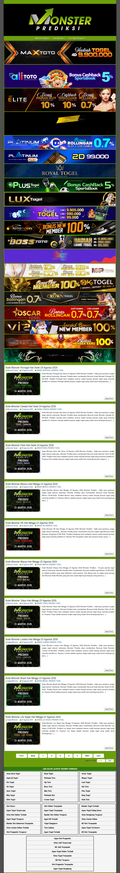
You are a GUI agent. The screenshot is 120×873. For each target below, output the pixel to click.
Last (98, 756)
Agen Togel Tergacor (15, 819)
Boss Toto (48, 787)
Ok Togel (10, 787)
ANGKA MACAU (42, 564)
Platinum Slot (49, 795)
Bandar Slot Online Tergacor (55, 815)
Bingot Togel (87, 778)
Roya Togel (48, 774)
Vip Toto (47, 782)
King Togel (86, 795)
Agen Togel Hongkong (62, 869)
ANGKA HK (41, 526)
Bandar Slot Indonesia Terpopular (20, 823)
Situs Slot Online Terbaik (16, 815)
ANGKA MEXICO (43, 487)
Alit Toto (85, 787)
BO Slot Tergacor (62, 860)
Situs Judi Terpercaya (62, 843)
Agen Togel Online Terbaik (62, 851)
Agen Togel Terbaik (52, 832)
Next (87, 756)
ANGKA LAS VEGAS (44, 720)
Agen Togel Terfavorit (91, 828)
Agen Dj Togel (12, 778)
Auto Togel (11, 791)
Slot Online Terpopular (53, 806)
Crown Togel (49, 800)
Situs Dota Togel (13, 774)
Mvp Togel (11, 795)
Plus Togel (86, 791)
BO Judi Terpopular (62, 847)
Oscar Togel (86, 774)
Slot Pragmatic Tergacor (16, 832)
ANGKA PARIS (42, 448)
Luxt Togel (86, 782)
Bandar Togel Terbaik (90, 806)
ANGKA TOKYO (42, 603)
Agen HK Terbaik (51, 819)
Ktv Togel (10, 782)
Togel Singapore (50, 823)
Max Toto (48, 791)
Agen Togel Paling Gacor (92, 810)
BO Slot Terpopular (89, 823)
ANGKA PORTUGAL (44, 370)
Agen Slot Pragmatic (62, 838)
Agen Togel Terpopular (53, 810)
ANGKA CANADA (43, 409)
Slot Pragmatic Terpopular (62, 864)
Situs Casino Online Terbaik (18, 828)
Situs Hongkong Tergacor (92, 815)
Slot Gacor (11, 806)
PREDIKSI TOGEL (58, 370)
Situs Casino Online (89, 819)
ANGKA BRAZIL (42, 681)
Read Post (109, 398)
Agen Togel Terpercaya (16, 810)
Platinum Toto (49, 778)
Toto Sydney (49, 828)
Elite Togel (11, 800)
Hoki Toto (86, 800)
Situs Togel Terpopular (62, 856)
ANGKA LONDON (43, 642)
